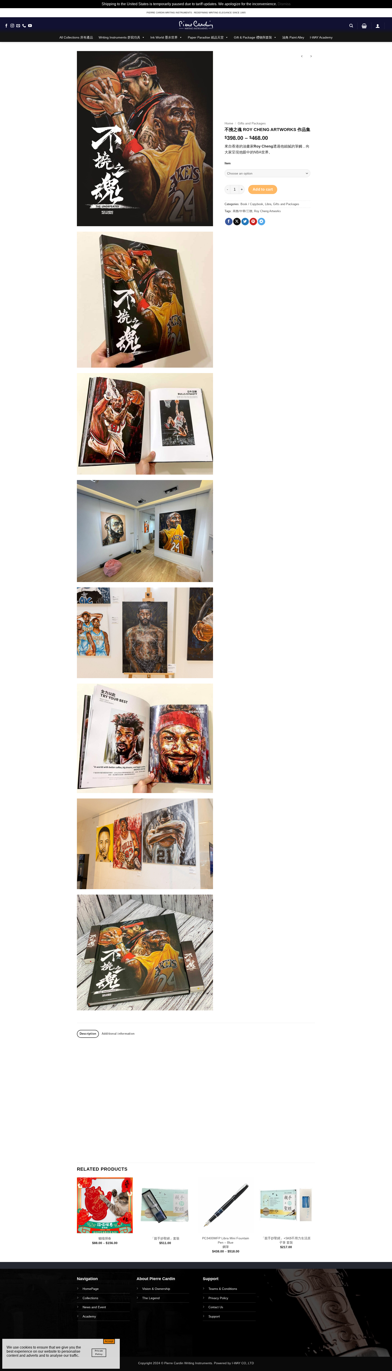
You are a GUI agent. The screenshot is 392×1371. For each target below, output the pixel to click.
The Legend (151, 1298)
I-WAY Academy (321, 37)
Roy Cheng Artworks (267, 211)
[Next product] (301, 56)
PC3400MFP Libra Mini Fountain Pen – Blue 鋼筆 (225, 1242)
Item (228, 163)
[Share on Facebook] (229, 222)
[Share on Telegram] (261, 222)
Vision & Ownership (156, 1289)
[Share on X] (237, 222)
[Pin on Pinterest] (253, 222)
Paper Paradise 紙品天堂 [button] (206, 37)
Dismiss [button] (284, 4)
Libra (268, 204)
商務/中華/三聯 (242, 211)
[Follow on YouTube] (30, 26)
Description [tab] (88, 1033)
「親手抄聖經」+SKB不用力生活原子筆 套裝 (286, 1240)
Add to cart (263, 189)
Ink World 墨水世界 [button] (164, 37)
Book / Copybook (251, 204)
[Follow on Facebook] (6, 26)
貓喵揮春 (104, 1238)
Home (229, 123)
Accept (109, 1341)
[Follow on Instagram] (12, 26)
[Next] (313, 1219)
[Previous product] (310, 56)
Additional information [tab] (118, 1033)
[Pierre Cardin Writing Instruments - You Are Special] (196, 25)
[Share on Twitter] (245, 222)
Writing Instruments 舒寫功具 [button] (119, 37)
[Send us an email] (18, 26)
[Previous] (77, 1219)
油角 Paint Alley (293, 37)
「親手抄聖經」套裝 (165, 1238)
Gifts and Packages (252, 123)
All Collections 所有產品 (76, 37)
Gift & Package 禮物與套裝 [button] (253, 37)
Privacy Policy (218, 1298)
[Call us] (24, 26)
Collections (90, 1298)
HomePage (91, 1289)
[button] (351, 25)
